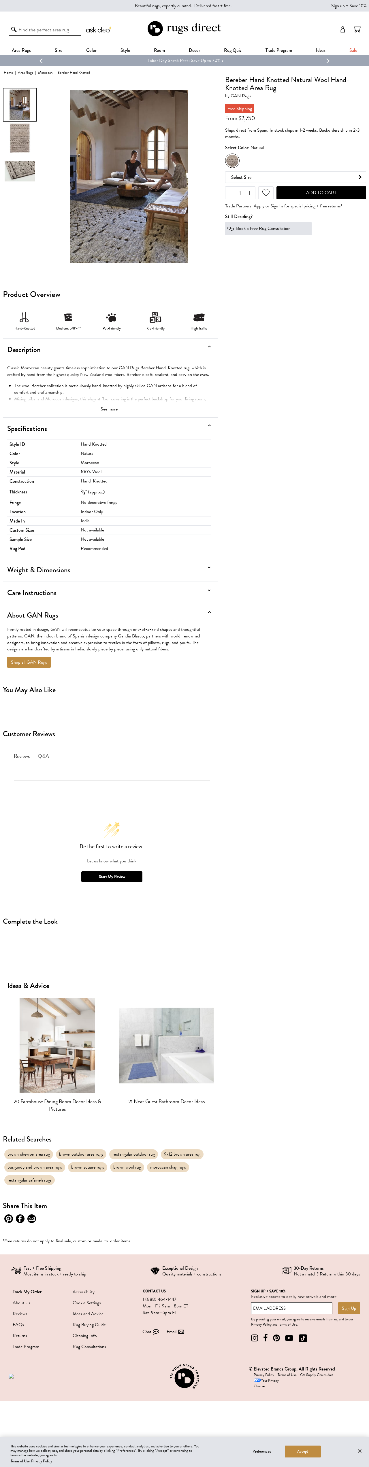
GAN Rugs (241, 96)
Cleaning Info (85, 1335)
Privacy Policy (261, 1324)
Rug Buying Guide (89, 1324)
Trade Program (279, 50)
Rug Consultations (89, 1346)
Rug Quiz (233, 50)
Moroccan (45, 72)
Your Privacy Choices (266, 1383)
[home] (184, 35)
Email (171, 1331)
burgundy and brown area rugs (34, 1167)
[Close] (359, 1451)
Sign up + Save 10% (349, 5)
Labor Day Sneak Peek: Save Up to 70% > (184, 60)
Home (8, 72)
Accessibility (84, 1291)
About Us (21, 1302)
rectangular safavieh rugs (29, 1180)
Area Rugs (21, 50)
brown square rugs (87, 1167)
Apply (259, 206)
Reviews (20, 1313)
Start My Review (112, 877)
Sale (353, 50)
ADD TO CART (321, 192)
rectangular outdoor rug (133, 1154)
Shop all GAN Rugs (29, 662)
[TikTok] (303, 1338)
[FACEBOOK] (265, 1338)
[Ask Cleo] (99, 29)
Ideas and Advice (88, 1313)
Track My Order (27, 1291)
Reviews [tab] (22, 756)
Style (125, 50)
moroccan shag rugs (168, 1167)
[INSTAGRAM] (254, 1338)
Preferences (262, 1451)
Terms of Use (287, 1324)
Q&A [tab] (43, 756)
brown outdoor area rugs (81, 1154)
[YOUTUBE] (289, 1338)
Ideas (320, 50)
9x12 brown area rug (182, 1154)
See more (109, 409)
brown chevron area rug (28, 1154)
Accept (302, 1451)
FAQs (18, 1324)
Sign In (276, 206)
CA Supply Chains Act (316, 1374)
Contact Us (154, 1291)
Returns (20, 1335)
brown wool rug (127, 1167)
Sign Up (349, 1308)
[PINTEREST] (276, 1338)
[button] (357, 29)
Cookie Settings (87, 1302)
